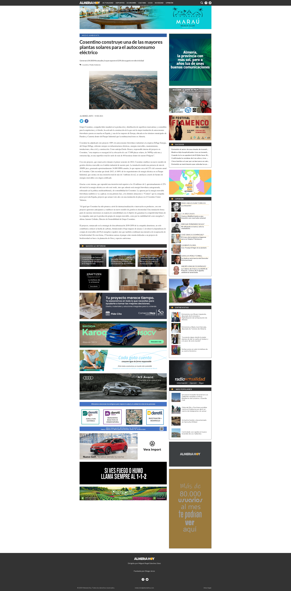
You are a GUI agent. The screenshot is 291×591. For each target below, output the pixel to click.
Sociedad (159, 3)
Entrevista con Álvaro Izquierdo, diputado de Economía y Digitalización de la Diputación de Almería (194, 317)
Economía (131, 3)
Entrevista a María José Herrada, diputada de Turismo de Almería (194, 328)
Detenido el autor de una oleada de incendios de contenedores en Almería (201, 149)
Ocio (150, 3)
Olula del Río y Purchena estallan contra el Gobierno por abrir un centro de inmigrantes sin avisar (194, 409)
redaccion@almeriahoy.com (144, 588)
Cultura (142, 3)
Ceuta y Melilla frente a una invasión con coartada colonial (193, 217)
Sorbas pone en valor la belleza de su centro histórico (195, 350)
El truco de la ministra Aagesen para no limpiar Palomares (193, 238)
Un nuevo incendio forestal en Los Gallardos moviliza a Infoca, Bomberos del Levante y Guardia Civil (195, 397)
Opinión (169, 3)
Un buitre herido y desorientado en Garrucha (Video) (194, 421)
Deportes (120, 3)
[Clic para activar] (202, 3)
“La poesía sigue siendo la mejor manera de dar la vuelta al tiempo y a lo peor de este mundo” (195, 339)
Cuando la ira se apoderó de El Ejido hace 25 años (191, 155)
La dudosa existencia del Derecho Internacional (194, 259)
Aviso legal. (207, 588)
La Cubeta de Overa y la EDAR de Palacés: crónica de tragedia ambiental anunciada (194, 270)
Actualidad (108, 3)
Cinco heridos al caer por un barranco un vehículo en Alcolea (196, 161)
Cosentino (85, 65)
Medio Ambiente (95, 65)
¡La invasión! (186, 206)
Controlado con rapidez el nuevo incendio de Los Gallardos (194, 433)
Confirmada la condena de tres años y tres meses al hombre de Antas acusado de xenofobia (208, 158)
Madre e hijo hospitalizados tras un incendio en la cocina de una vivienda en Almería (205, 152)
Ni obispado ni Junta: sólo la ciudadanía (192, 227)
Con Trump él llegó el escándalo (194, 248)
